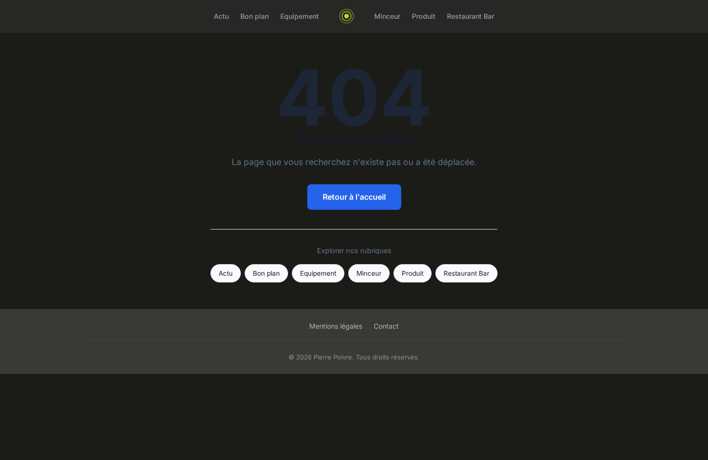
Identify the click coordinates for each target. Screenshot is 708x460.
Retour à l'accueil (354, 197)
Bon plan (254, 16)
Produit (423, 16)
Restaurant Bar (470, 16)
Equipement (299, 16)
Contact (386, 326)
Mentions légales (335, 326)
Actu (221, 16)
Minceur (387, 16)
